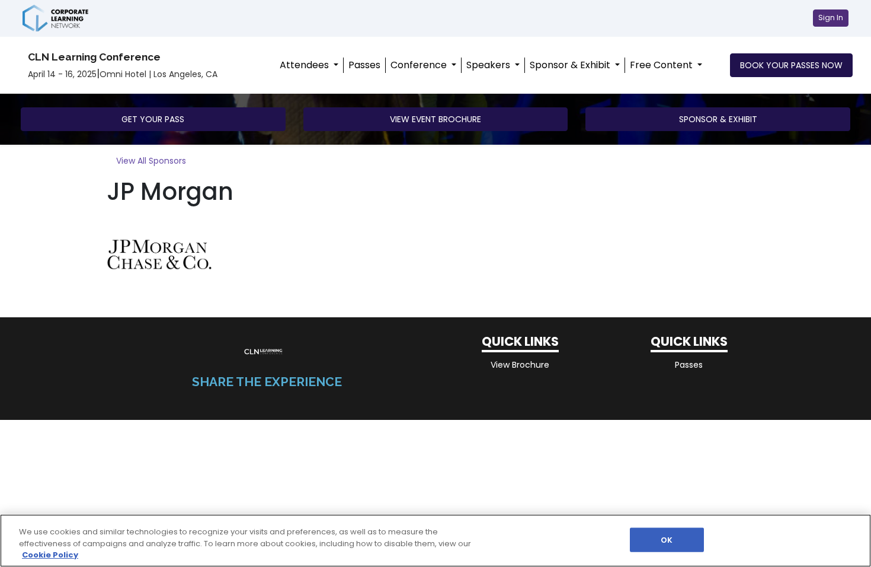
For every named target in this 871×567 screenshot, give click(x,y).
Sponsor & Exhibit (571, 65)
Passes (364, 65)
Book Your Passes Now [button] (791, 65)
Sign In (830, 17)
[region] (435, 540)
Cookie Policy (50, 554)
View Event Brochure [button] (435, 119)
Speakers (489, 65)
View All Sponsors (151, 161)
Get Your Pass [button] (152, 119)
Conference (419, 65)
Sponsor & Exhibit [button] (718, 119)
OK (667, 539)
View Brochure (520, 365)
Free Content (662, 65)
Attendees (305, 65)
